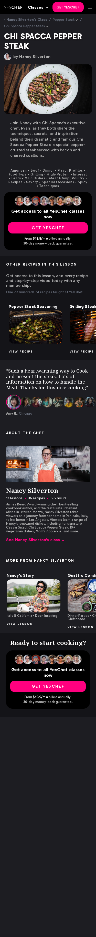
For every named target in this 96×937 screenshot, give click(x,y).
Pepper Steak (63, 19)
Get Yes (68, 7)
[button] (35, 327)
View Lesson (20, 624)
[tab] (13, 402)
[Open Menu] (90, 7)
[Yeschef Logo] (13, 7)
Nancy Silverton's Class (26, 19)
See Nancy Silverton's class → (35, 539)
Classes (35, 7)
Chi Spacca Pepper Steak (24, 26)
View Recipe (21, 351)
